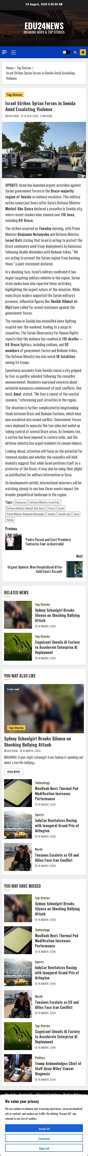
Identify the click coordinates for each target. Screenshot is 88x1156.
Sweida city (64, 514)
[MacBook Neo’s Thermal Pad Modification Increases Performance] (18, 793)
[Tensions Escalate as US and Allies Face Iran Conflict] (18, 857)
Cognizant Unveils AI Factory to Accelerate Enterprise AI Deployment (57, 647)
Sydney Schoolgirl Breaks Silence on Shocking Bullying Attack (57, 615)
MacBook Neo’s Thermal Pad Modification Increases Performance (56, 793)
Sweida (51, 514)
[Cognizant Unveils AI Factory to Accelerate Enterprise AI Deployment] (18, 647)
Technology (42, 783)
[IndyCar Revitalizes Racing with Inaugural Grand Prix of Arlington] (18, 825)
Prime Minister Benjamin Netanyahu (25, 514)
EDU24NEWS (44, 25)
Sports (39, 815)
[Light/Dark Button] (66, 52)
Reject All (44, 1148)
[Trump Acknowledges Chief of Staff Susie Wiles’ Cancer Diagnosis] (18, 1068)
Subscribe (83, 52)
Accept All (44, 1128)
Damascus (20, 502)
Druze (51, 508)
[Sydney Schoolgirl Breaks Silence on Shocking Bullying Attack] (18, 615)
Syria (76, 514)
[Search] (75, 52)
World (38, 849)
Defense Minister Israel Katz (44, 502)
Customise (44, 1138)
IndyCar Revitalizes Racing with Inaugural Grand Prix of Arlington (57, 825)
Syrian (10, 519)
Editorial (13, 116)
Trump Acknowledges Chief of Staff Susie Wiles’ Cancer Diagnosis (58, 1068)
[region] (44, 1125)
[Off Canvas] (4, 52)
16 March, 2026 (47, 626)
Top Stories (14, 94)
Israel (61, 508)
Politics (40, 1058)
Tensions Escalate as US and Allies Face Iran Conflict (57, 857)
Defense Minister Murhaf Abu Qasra (26, 508)
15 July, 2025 (31, 116)
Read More (13, 771)
